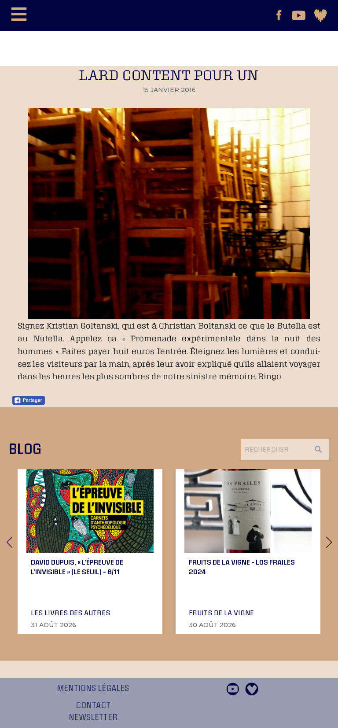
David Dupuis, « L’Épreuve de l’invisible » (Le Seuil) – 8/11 (77, 566)
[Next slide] (328, 542)
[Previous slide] (9, 542)
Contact (93, 706)
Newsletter (93, 717)
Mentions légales (93, 688)
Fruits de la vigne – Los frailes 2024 (242, 566)
